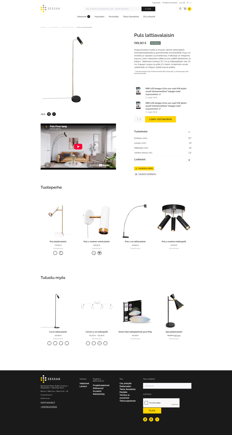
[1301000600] (138, 90)
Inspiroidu (156, 3)
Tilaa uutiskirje (149, 379)
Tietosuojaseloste (128, 401)
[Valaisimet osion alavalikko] (88, 16)
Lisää (152, 97)
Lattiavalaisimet (67, 27)
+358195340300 (49, 407)
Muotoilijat (114, 16)
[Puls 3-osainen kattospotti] (174, 220)
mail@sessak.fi (48, 402)
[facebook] (48, 114)
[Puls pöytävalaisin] (58, 220)
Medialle (123, 392)
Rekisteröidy (99, 394)
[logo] (50, 9)
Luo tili (182, 3)
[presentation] (161, 403)
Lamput (83, 386)
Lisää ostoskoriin (160, 119)
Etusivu (44, 27)
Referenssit (98, 388)
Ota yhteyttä (149, 16)
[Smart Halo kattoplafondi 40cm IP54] (135, 311)
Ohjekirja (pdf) (145, 168)
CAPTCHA (147, 394)
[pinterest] (54, 114)
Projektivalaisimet (170, 3)
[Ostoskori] (185, 9)
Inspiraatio (99, 16)
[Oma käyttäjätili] (180, 9)
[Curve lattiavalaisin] (58, 311)
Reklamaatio (125, 386)
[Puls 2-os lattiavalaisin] (135, 220)
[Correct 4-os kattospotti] (96, 311)
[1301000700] (138, 105)
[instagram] (151, 419)
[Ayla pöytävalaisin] (174, 311)
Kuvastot (97, 391)
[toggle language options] (190, 3)
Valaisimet (82, 16)
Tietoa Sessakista (131, 16)
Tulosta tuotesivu (147, 174)
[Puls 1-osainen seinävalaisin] (96, 220)
